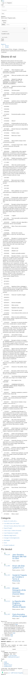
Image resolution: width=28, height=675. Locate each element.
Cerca (3, 24)
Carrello (7, 47)
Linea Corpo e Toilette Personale (12, 530)
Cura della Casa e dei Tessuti (11, 523)
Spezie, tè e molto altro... (11, 521)
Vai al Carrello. (5, 37)
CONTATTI (6, 663)
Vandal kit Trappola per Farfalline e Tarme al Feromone (19, 578)
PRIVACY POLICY (8, 665)
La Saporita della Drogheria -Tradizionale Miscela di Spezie (19, 604)
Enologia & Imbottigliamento (11, 538)
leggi (16, 624)
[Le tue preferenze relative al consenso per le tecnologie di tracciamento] (2, 672)
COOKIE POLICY (8, 666)
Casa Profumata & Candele (11, 533)
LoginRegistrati (7, 3)
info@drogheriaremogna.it (13, 657)
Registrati (4, 20)
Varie (5, 543)
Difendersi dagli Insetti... (10, 535)
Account (7, 45)
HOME (5, 662)
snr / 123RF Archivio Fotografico (15, 673)
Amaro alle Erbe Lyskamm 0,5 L (18, 566)
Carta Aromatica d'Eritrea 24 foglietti (19, 615)
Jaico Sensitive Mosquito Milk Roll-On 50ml (19, 556)
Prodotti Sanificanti (9, 545)
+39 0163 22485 (13, 655)
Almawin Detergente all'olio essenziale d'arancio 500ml (19, 591)
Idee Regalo (7, 540)
